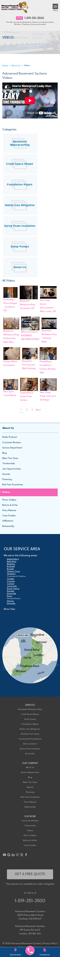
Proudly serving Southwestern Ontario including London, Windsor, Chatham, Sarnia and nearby (30, 23)
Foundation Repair (20, 184)
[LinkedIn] (13, 855)
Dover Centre (13, 589)
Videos (6, 492)
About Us (19, 267)
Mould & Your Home (30, 734)
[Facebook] (26, 855)
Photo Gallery (9, 500)
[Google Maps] (9, 855)
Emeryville (11, 594)
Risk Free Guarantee (12, 485)
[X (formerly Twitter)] (22, 855)
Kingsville (11, 604)
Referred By (8, 526)
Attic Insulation (30, 744)
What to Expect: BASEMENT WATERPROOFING (30, 336)
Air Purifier (30, 754)
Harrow (10, 601)
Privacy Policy (49, 943)
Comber (10, 579)
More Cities (9, 609)
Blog (4, 453)
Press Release (9, 510)
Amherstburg (13, 559)
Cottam (10, 584)
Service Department (12, 448)
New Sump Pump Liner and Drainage (48, 396)
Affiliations (7, 521)
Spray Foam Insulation (19, 225)
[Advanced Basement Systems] (30, 950)
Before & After (10, 505)
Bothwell (11, 567)
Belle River (11, 562)
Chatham (11, 574)
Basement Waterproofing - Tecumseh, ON (28, 305)
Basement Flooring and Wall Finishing (29, 365)
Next (38, 410)
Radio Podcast (9, 437)
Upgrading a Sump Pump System (26, 396)
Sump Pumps (20, 246)
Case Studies (9, 516)
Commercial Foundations (30, 739)
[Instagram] (17, 855)
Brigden (10, 569)
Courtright (12, 586)
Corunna (11, 581)
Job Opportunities (11, 469)
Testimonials (8, 463)
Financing (7, 479)
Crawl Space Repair (19, 163)
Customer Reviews (11, 442)
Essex (9, 596)
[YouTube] (4, 855)
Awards (6, 474)
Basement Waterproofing (20, 143)
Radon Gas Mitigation (20, 205)
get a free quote (30, 874)
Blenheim (11, 564)
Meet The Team (10, 458)
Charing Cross (13, 571)
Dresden (10, 591)
